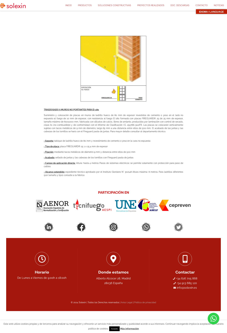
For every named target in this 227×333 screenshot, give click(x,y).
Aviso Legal (126, 302)
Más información (129, 328)
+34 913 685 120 (186, 283)
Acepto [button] (114, 329)
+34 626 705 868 (186, 278)
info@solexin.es (186, 287)
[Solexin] (14, 5)
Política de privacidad (145, 302)
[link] (113, 69)
